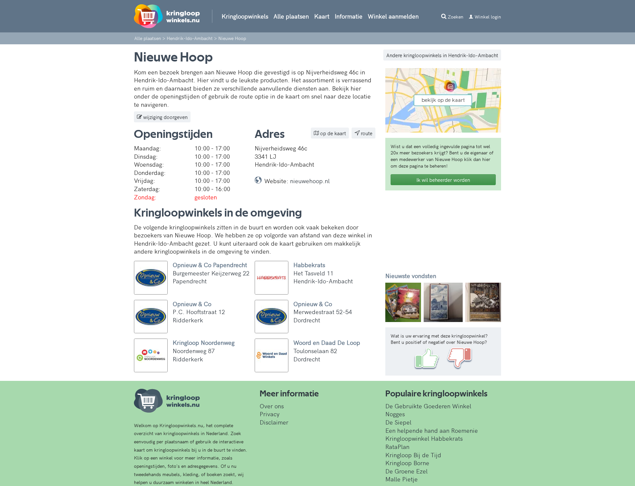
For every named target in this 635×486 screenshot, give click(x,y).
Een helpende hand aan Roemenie (431, 430)
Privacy (269, 414)
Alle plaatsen (291, 16)
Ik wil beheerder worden (443, 179)
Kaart (321, 16)
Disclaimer (274, 422)
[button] (394, 302)
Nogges (395, 414)
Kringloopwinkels (245, 16)
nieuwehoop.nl (310, 181)
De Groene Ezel (406, 471)
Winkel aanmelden (393, 16)
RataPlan (397, 446)
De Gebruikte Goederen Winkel (428, 406)
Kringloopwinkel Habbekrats (424, 438)
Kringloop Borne (407, 463)
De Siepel (398, 422)
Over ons (272, 406)
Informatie (348, 16)
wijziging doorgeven (165, 116)
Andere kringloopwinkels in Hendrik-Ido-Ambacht (442, 55)
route (366, 133)
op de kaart (332, 133)
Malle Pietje (401, 479)
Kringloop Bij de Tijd (413, 455)
